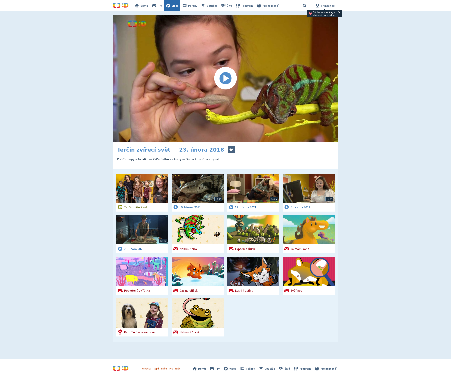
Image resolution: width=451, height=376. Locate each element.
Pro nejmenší (270, 5)
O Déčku (146, 368)
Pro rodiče (175, 368)
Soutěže (212, 5)
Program (247, 5)
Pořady (192, 5)
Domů (144, 5)
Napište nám (160, 368)
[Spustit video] (225, 78)
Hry (160, 5)
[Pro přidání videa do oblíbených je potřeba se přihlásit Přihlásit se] (231, 149)
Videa (175, 5)
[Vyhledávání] (304, 5)
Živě (229, 5)
